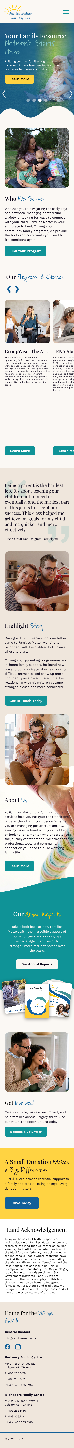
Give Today (22, 1203)
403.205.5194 (24, 1385)
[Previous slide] (3, 92)
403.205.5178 (17, 1373)
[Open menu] (65, 12)
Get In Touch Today (25, 701)
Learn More (19, 79)
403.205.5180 (24, 1422)
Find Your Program (25, 251)
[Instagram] (18, 1347)
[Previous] (9, 289)
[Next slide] (70, 92)
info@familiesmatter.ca (20, 1338)
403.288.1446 (17, 1410)
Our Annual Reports (37, 964)
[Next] (17, 289)
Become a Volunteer (26, 1132)
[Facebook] (7, 1347)
